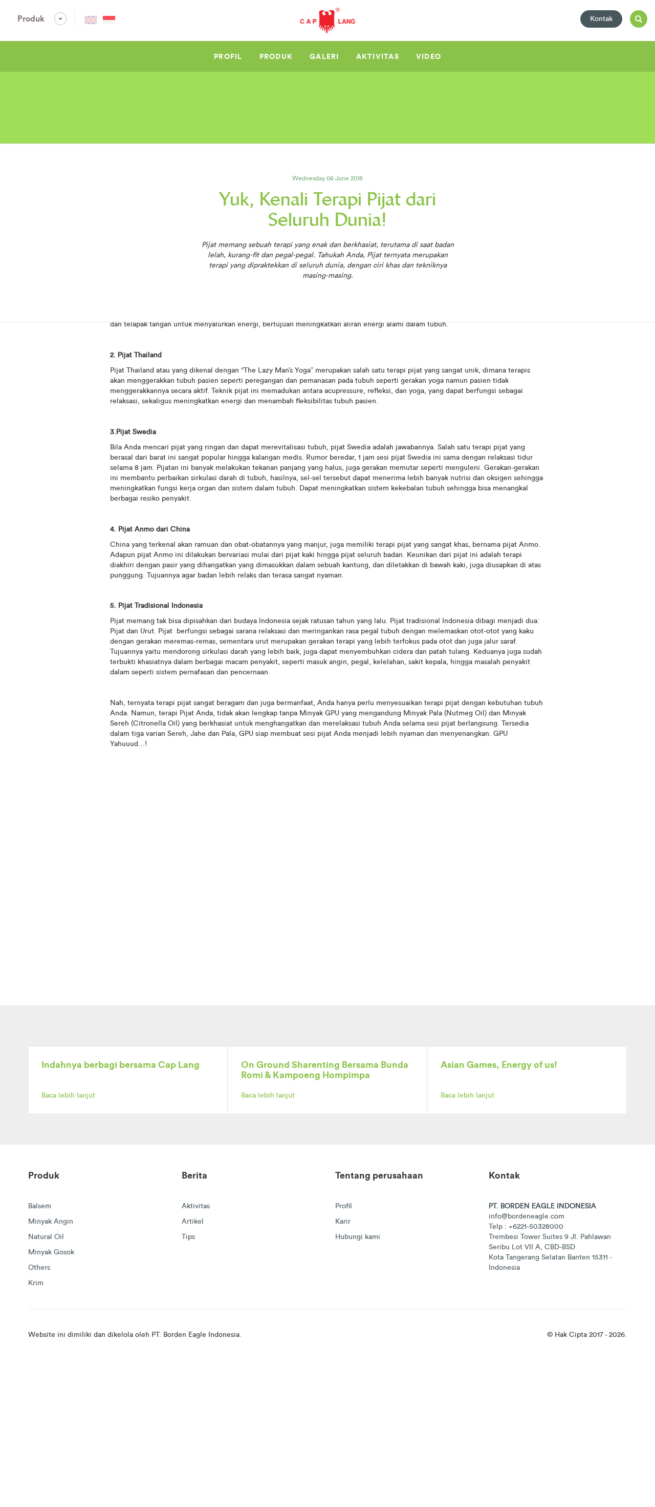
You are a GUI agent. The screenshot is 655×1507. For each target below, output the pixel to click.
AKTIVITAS (377, 56)
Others (39, 1267)
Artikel (193, 1221)
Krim (35, 1282)
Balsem (39, 1205)
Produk (32, 18)
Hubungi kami (357, 1236)
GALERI (324, 56)
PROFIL (228, 56)
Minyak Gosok (51, 1251)
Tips (188, 1236)
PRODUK (276, 56)
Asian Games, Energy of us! (499, 1064)
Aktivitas (196, 1205)
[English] (90, 20)
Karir (343, 1221)
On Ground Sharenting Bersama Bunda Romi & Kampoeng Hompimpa (324, 1070)
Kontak (601, 18)
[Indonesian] (109, 20)
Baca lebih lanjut (68, 1095)
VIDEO (428, 56)
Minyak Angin (50, 1221)
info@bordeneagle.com (526, 1216)
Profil (343, 1205)
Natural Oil (46, 1236)
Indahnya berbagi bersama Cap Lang (120, 1064)
